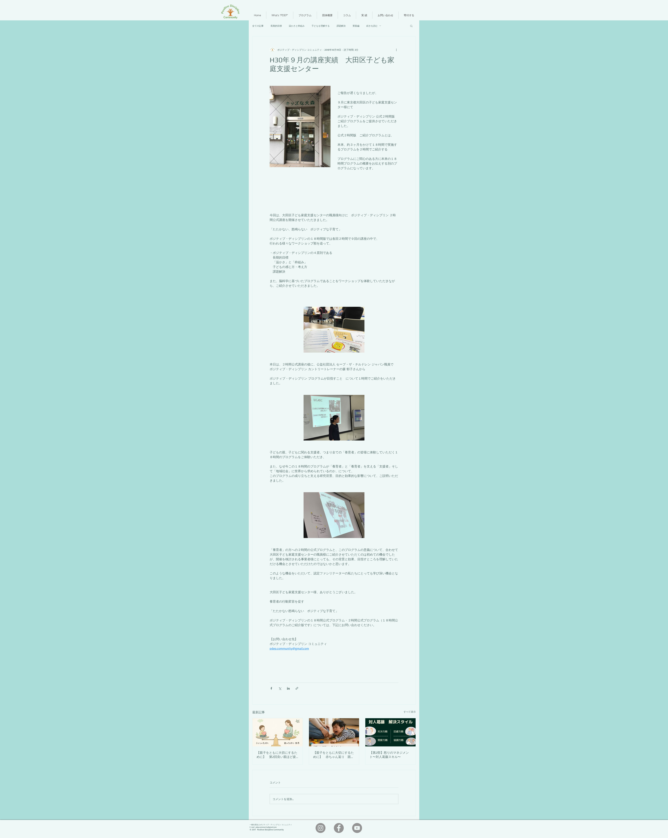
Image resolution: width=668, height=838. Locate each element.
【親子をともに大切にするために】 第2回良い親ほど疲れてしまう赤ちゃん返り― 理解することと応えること (277, 755)
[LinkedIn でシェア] (288, 688)
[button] (411, 25)
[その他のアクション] (396, 50)
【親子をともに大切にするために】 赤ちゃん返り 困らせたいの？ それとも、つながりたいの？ (334, 755)
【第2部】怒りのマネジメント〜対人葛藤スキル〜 (389, 755)
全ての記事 (258, 25)
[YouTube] (357, 828)
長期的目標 (276, 25)
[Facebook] (339, 828)
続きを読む (372, 25)
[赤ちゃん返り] (334, 732)
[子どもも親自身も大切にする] (277, 732)
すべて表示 (410, 711)
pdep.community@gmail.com (266, 827)
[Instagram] (320, 828)
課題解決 (341, 25)
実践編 (356, 25)
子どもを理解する (321, 25)
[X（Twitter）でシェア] (279, 688)
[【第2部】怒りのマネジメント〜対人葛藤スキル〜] (390, 732)
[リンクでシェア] (297, 688)
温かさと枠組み (297, 25)
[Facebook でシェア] (271, 688)
